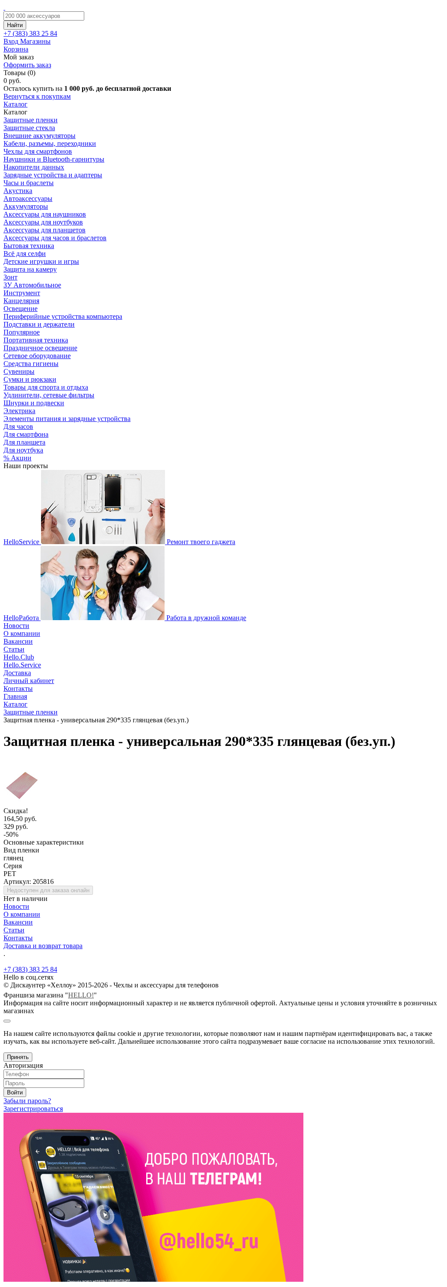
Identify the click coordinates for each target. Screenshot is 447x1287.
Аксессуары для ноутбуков (43, 222)
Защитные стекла (29, 127)
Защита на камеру (30, 269)
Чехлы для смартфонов (37, 151)
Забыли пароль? (27, 1100)
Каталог (15, 104)
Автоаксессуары (27, 198)
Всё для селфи (24, 253)
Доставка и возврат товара (43, 945)
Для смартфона (25, 434)
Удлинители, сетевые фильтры (48, 395)
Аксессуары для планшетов (44, 230)
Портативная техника (35, 340)
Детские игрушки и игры (41, 261)
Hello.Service (22, 665)
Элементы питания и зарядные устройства (67, 418)
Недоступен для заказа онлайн (48, 890)
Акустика (17, 190)
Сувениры (18, 371)
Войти (15, 1092)
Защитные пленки (30, 120)
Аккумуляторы (25, 206)
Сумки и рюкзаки (29, 379)
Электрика (19, 410)
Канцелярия (21, 300)
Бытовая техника (28, 245)
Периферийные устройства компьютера (62, 316)
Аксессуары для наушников (44, 214)
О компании (21, 633)
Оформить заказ (27, 65)
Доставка (17, 672)
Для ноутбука (23, 450)
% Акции (17, 458)
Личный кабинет (28, 680)
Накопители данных (33, 167)
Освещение (20, 308)
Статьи (13, 649)
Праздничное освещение (40, 348)
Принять (18, 1057)
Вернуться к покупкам (37, 96)
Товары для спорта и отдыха (45, 387)
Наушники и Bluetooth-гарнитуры (53, 159)
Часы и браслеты (28, 182)
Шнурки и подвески (33, 403)
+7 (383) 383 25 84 (30, 969)
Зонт (10, 277)
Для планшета (24, 442)
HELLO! (81, 995)
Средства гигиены (30, 363)
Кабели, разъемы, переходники (49, 143)
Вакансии (18, 641)
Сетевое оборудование (37, 355)
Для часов (18, 426)
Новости (16, 625)
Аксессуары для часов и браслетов (55, 238)
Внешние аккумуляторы (39, 135)
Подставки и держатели (39, 324)
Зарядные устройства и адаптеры (52, 175)
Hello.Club (18, 657)
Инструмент (21, 293)
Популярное (21, 332)
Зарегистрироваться (33, 1108)
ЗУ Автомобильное (32, 285)
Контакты (18, 688)
